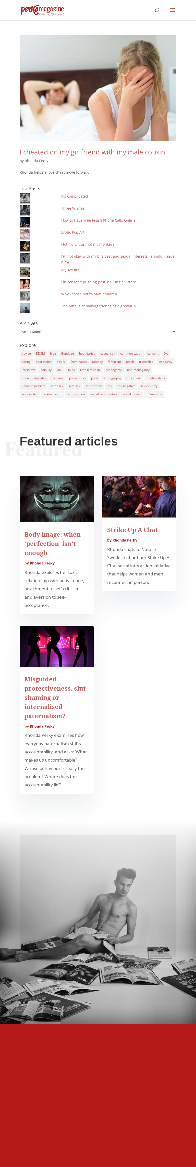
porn (94, 378)
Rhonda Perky (36, 160)
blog (53, 353)
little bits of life (90, 370)
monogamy (114, 370)
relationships (155, 378)
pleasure (58, 378)
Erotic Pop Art (72, 232)
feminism (114, 361)
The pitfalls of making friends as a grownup (98, 306)
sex (109, 386)
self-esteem (93, 386)
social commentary (104, 394)
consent (152, 353)
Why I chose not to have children (89, 294)
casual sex (107, 353)
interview (28, 370)
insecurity (165, 361)
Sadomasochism (33, 386)
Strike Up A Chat (132, 529)
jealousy (46, 370)
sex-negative (126, 386)
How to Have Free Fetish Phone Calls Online (98, 220)
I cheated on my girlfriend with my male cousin (92, 152)
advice (26, 353)
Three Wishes (72, 208)
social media (132, 394)
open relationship (34, 378)
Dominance (79, 361)
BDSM (40, 353)
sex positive (30, 394)
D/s (166, 353)
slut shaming (76, 394)
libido (71, 370)
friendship (146, 361)
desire (61, 361)
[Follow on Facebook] (98, 933)
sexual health (52, 394)
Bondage (67, 353)
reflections (133, 378)
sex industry (148, 386)
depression (44, 361)
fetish (130, 361)
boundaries (87, 353)
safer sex (56, 386)
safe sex (74, 386)
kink (59, 370)
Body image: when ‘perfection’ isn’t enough (52, 543)
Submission (154, 394)
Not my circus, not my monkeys (87, 244)
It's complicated (74, 196)
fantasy (97, 361)
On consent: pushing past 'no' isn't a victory (98, 282)
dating (26, 361)
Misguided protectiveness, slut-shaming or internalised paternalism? (56, 697)
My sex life (70, 270)
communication (131, 353)
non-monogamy (138, 370)
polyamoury (77, 378)
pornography (112, 378)
